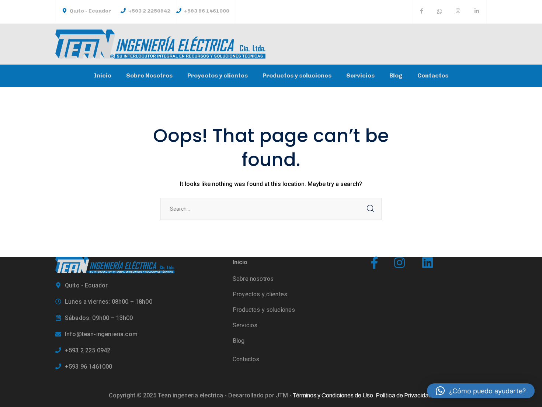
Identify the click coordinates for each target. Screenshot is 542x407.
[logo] (114, 264)
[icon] (421, 11)
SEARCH (370, 208)
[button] (481, 390)
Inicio (240, 262)
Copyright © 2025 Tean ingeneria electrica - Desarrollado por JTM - (200, 395)
